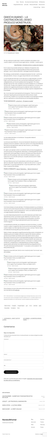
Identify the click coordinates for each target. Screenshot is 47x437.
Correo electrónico (8, 359)
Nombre (5, 354)
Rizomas (17, 52)
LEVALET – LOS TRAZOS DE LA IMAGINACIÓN (14, 401)
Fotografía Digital (21, 305)
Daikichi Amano (7, 305)
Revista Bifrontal (4, 4)
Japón (40, 305)
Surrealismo (13, 308)
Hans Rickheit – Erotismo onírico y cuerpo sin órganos (28, 65)
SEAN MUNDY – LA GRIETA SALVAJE (11, 409)
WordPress (43, 434)
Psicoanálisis (6, 308)
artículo (17, 290)
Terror (18, 308)
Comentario (6, 339)
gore (27, 305)
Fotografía (14, 305)
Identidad (35, 305)
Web (5, 365)
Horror (30, 305)
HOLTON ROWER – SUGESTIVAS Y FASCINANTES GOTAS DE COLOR (17, 396)
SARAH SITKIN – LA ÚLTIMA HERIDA (11, 405)
